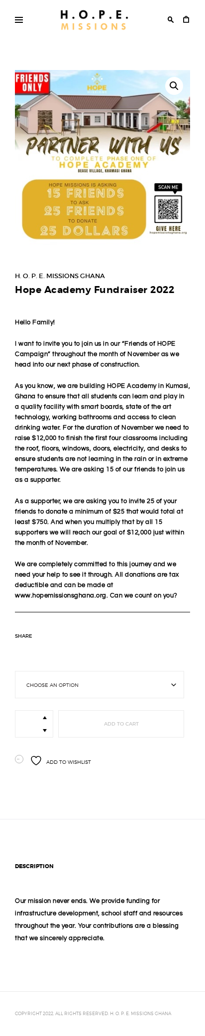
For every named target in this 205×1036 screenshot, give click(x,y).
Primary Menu (19, 20)
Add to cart (121, 724)
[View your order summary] (186, 20)
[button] (174, 86)
